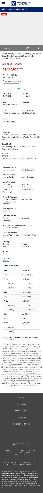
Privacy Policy (28, 450)
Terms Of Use (12, 450)
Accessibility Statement (18, 452)
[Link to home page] (21, 3)
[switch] (28, 48)
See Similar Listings (12, 81)
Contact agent (7, 48)
